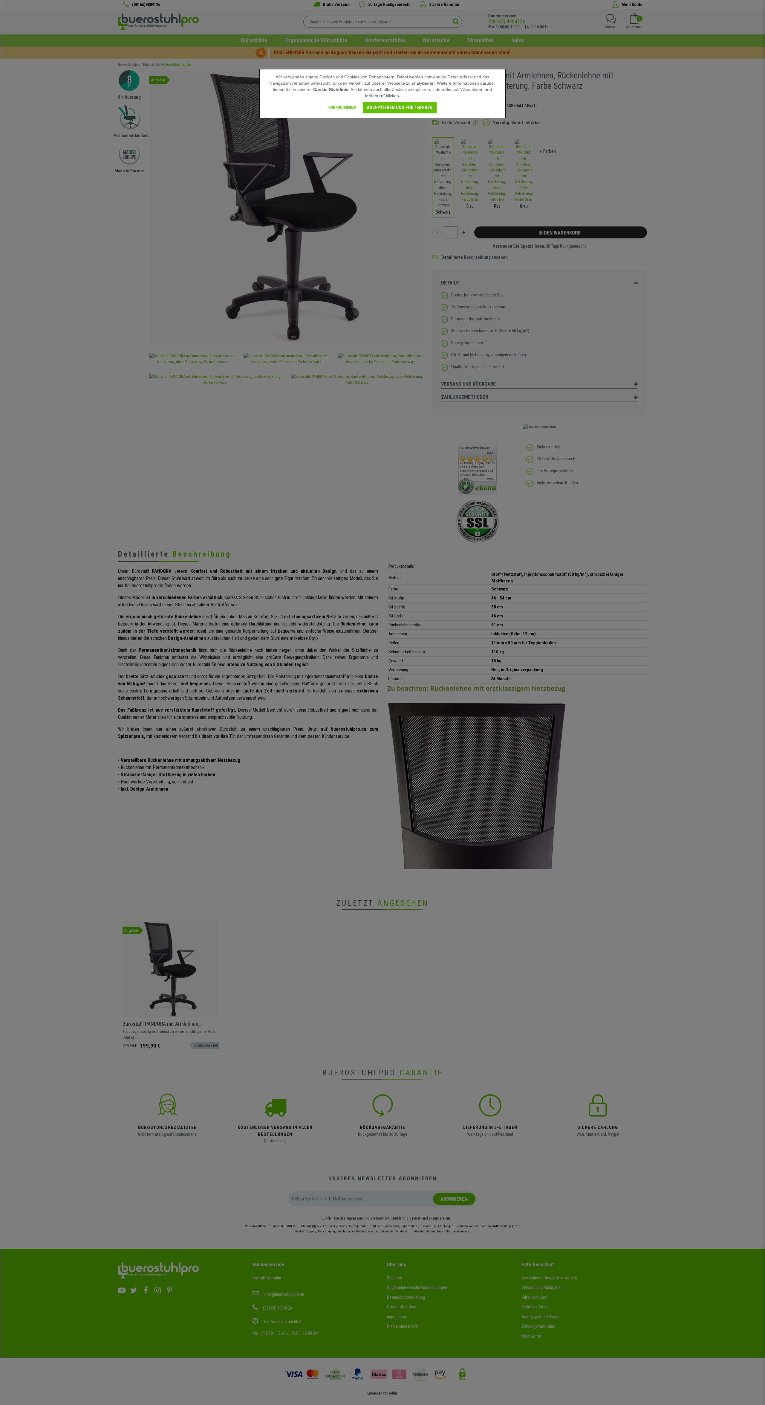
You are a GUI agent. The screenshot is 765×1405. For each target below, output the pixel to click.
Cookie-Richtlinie (330, 89)
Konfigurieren (342, 107)
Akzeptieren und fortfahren (400, 107)
